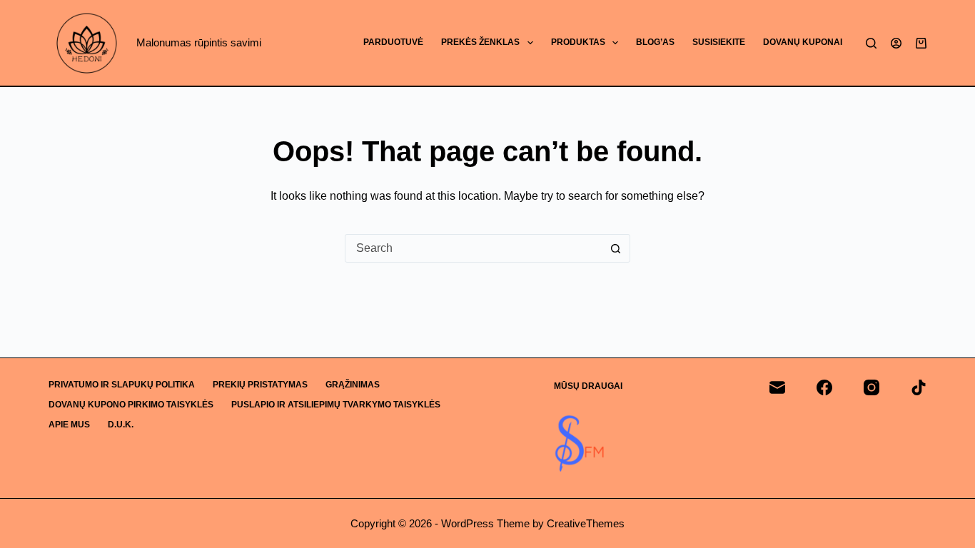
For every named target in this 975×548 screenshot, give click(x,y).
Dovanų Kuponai (802, 42)
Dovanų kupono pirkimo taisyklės (131, 405)
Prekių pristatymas (260, 385)
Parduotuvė (393, 42)
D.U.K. (120, 425)
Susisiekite (718, 42)
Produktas (578, 42)
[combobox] (473, 248)
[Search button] (616, 248)
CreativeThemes (586, 523)
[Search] (871, 43)
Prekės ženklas (480, 42)
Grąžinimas (352, 385)
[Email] (777, 387)
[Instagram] (871, 387)
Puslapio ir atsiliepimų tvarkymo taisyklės (335, 405)
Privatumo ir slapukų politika (122, 385)
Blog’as (655, 42)
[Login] (896, 43)
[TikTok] (918, 387)
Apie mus (69, 425)
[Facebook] (824, 387)
